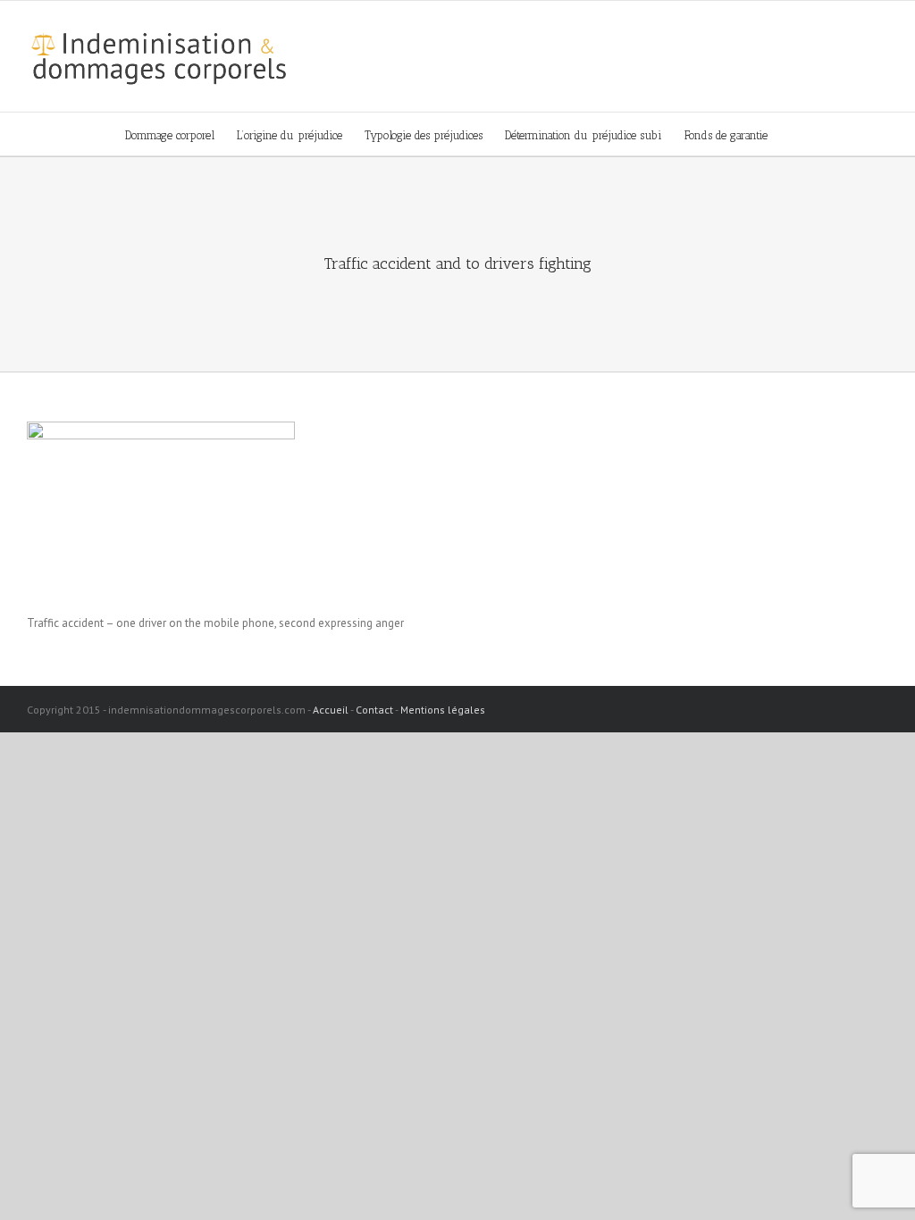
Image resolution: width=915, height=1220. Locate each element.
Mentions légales (442, 709)
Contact (374, 709)
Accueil (330, 709)
